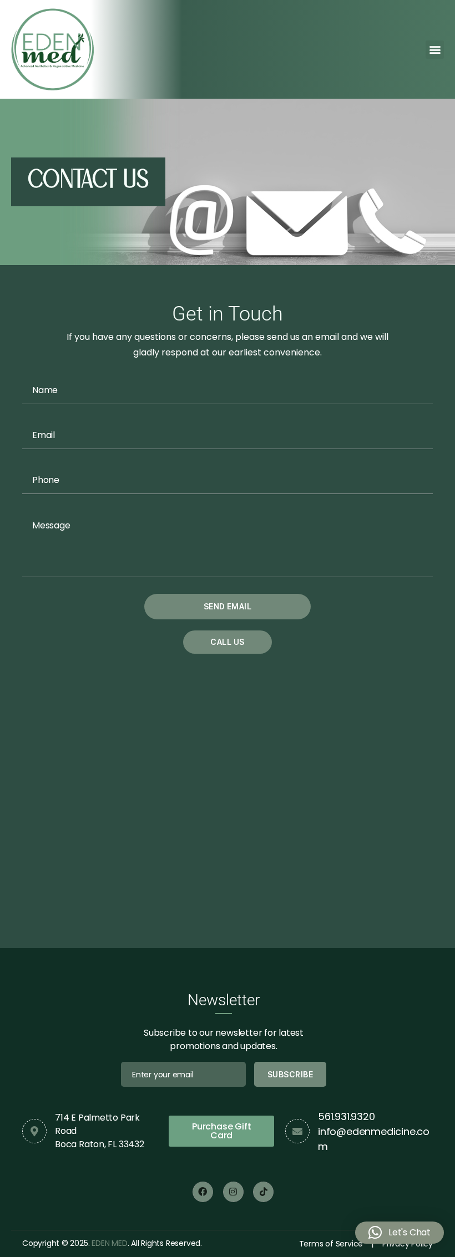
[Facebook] (203, 1192)
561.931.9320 (346, 1116)
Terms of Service (331, 1243)
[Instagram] (233, 1192)
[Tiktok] (263, 1192)
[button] (435, 49)
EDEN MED (109, 1243)
